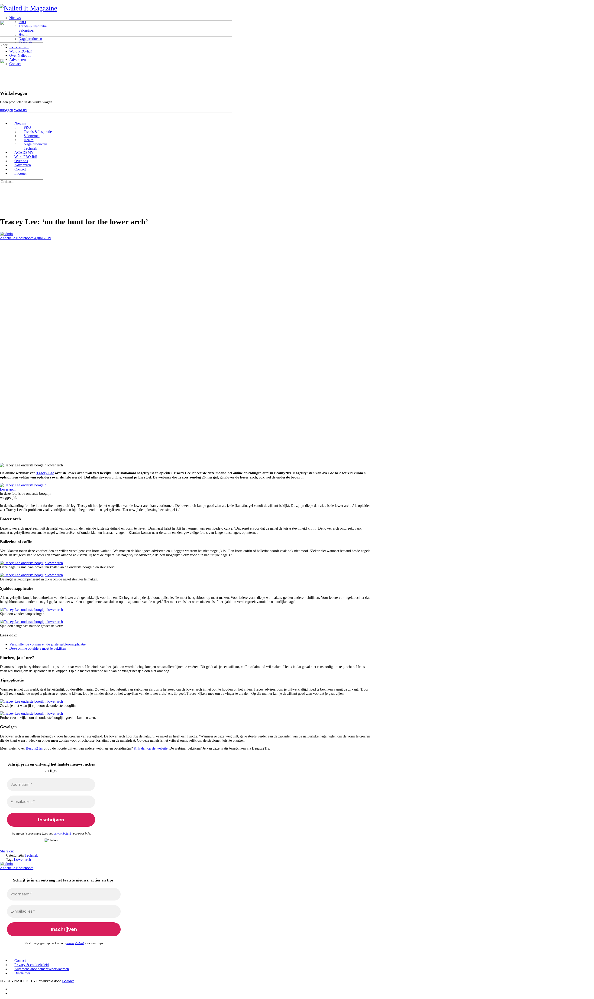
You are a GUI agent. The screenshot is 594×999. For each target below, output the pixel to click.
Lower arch (22, 859)
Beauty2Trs (34, 748)
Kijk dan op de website (151, 748)
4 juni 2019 (42, 238)
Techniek (31, 855)
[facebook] (11, 989)
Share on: (7, 851)
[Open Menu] (2, 18)
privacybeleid (62, 833)
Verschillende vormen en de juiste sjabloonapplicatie (47, 644)
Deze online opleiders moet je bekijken (37, 648)
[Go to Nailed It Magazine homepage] (28, 8)
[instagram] (11, 993)
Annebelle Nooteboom (17, 238)
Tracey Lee (45, 473)
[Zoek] (2, 40)
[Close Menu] (2, 115)
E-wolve (68, 981)
